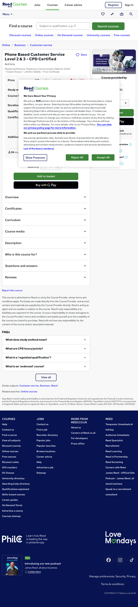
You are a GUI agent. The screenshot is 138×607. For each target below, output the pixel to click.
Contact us (8, 429)
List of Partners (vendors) (39, 148)
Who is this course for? (21, 254)
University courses (98, 35)
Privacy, (131, 576)
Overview (12, 197)
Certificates (13, 208)
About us (76, 427)
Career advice (73, 5)
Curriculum (13, 220)
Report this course (12, 290)
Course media (15, 231)
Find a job (42, 429)
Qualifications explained (15, 489)
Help (4, 424)
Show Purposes (35, 157)
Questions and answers (21, 266)
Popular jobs (43, 440)
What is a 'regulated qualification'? (28, 357)
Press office (77, 443)
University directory (13, 478)
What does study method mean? (26, 339)
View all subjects (11, 440)
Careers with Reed (116, 467)
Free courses (122, 35)
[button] (130, 144)
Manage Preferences (101, 576)
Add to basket (46, 176)
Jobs (37, 5)
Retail (54, 385)
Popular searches (46, 445)
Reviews (11, 277)
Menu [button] (6, 14)
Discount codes (10, 462)
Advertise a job (45, 467)
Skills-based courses (13, 494)
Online (6, 45)
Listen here (34, 571)
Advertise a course (12, 510)
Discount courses (20, 35)
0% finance (8, 472)
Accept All (103, 157)
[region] (69, 123)
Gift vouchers (9, 467)
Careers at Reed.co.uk (83, 432)
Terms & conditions (112, 584)
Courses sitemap (11, 516)
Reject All (77, 157)
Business (20, 45)
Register (113, 5)
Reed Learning (114, 451)
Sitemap (41, 472)
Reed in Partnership (117, 456)
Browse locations (46, 451)
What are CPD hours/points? (24, 348)
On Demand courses (70, 35)
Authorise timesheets (117, 435)
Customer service (41, 45)
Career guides (10, 499)
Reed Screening (114, 462)
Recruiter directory (47, 435)
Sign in (129, 5)
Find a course (20, 26)
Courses (52, 5)
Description (13, 243)
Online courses (44, 35)
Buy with (47, 186)
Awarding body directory (16, 483)
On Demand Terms (12, 505)
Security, (121, 576)
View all (46, 377)
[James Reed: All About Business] (12, 565)
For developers (79, 438)
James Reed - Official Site (120, 472)
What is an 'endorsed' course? (25, 366)
